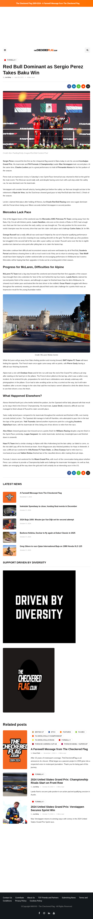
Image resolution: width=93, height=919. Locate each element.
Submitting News (69, 898)
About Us (31, 898)
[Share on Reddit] (83, 86)
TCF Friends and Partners (48, 898)
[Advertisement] (46, 25)
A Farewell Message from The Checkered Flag (41, 493)
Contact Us (7, 898)
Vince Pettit (36, 753)
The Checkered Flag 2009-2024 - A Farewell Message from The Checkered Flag (47, 3)
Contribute (19, 898)
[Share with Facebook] (69, 86)
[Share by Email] (88, 86)
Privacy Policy (20, 901)
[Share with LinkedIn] (74, 86)
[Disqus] (46, 859)
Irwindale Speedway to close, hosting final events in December (48, 506)
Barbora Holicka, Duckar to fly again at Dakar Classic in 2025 (47, 533)
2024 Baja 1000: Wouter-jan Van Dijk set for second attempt (47, 520)
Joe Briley (8, 77)
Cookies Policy (36, 901)
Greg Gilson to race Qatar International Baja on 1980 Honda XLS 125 (51, 546)
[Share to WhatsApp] (79, 86)
